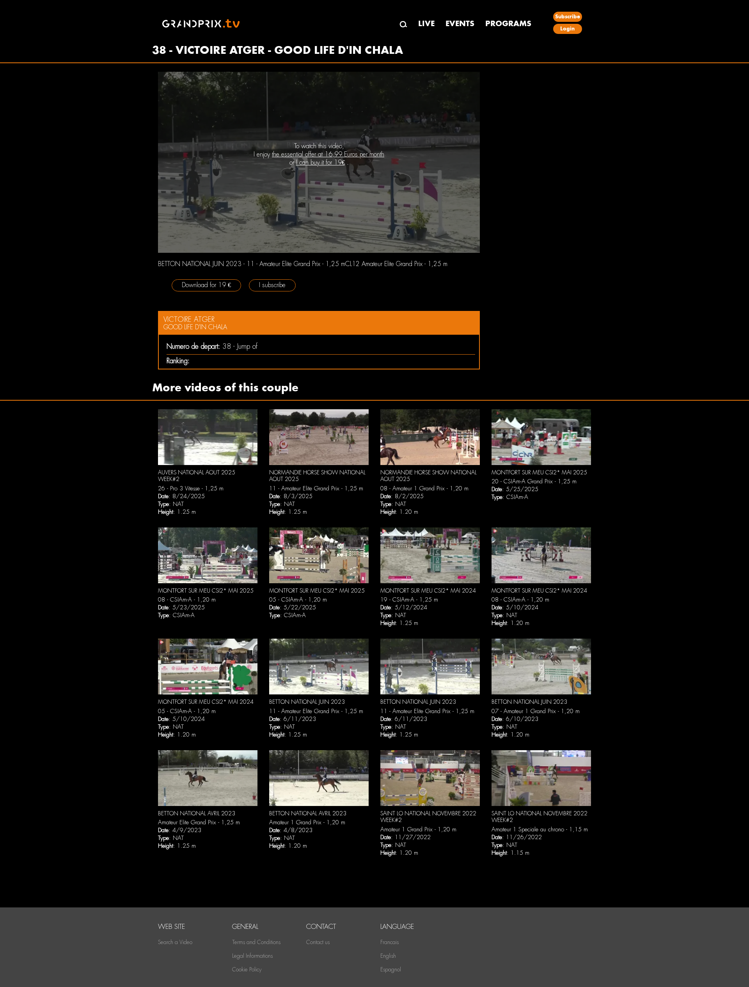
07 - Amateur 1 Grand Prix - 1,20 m (536, 711)
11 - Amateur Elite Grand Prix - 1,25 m (316, 488)
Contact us (318, 942)
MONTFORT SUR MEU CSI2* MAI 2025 (539, 472)
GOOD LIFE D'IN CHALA (195, 327)
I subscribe (272, 285)
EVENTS (459, 23)
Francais (389, 942)
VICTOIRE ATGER (189, 319)
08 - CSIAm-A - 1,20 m (187, 600)
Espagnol (390, 969)
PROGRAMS (508, 23)
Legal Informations (252, 955)
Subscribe (567, 16)
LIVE (426, 23)
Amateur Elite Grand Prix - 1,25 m (199, 822)
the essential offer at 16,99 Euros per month (328, 154)
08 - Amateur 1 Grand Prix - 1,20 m (424, 488)
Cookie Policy (246, 969)
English (388, 955)
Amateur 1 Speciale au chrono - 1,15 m (540, 829)
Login (567, 28)
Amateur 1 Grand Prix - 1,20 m (307, 822)
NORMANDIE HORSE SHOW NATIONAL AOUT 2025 (317, 476)
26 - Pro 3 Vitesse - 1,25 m (191, 488)
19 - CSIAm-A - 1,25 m (409, 600)
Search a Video (175, 942)
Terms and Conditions (256, 942)
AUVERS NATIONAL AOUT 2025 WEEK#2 (196, 476)
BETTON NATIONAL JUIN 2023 (307, 701)
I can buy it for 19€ (320, 162)
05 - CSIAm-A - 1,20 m (298, 600)
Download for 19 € (206, 285)
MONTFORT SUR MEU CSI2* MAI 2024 (428, 590)
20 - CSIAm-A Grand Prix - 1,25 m (534, 481)
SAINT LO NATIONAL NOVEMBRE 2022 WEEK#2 (428, 817)
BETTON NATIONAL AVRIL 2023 (196, 813)
